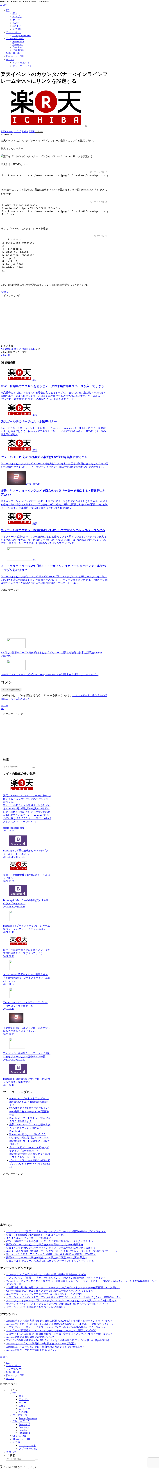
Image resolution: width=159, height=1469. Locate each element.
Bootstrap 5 (24, 1424)
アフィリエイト (27, 1445)
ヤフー (22, 1402)
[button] (39, 131)
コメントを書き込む (11, 689)
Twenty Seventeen (28, 1418)
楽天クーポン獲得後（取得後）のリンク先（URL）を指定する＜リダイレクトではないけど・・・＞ (62, 1251)
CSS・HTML (13, 1372)
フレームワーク (15, 1368)
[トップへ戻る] (1, 1465)
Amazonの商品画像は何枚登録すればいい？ (30, 1337)
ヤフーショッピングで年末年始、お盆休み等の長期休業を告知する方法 (46, 1274)
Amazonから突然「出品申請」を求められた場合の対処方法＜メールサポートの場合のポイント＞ (60, 1324)
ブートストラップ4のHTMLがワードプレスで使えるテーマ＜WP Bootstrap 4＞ (29, 1163)
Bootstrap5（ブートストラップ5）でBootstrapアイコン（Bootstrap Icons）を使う (29, 1101)
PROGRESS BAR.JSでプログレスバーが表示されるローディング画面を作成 (29, 1111)
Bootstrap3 (24, 1430)
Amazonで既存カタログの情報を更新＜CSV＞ (31, 1350)
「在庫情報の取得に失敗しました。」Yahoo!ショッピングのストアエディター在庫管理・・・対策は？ (63, 1287)
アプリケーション (29, 1448)
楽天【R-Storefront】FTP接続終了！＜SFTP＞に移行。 (36, 1234)
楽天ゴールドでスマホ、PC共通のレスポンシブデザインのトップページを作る (50, 1260)
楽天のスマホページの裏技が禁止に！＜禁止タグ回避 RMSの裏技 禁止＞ (46, 1257)
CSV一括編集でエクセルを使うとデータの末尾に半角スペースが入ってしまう (49, 1241)
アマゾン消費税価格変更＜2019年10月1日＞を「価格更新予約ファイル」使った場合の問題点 (57, 1340)
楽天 (6, 292)
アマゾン (24, 1399)
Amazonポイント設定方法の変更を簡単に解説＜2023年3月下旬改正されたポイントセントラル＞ (59, 1320)
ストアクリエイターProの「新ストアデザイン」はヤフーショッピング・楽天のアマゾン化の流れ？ (61, 1300)
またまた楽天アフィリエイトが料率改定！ (29, 1238)
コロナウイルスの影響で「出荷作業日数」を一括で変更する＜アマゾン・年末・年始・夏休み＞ (59, 1333)
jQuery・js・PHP (15, 1375)
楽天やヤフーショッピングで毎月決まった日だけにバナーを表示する (44, 1244)
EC (2, 292)
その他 (10, 1378)
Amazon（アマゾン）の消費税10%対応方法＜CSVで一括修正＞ (41, 1343)
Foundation (24, 1432)
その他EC (24, 1412)
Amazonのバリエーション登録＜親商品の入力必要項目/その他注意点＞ (45, 1346)
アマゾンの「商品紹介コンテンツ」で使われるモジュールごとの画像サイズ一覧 (51, 1330)
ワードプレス (13, 1365)
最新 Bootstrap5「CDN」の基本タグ (29, 1124)
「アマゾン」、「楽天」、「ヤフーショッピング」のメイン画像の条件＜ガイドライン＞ (56, 1231)
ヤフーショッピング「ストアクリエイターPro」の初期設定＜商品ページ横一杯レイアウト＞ (57, 1303)
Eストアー (24, 1408)
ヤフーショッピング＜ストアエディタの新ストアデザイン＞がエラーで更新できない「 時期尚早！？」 (63, 1297)
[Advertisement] (54, 319)
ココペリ (11, 1452)
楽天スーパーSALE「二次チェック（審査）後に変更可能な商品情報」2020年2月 (51, 1254)
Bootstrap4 (24, 1427)
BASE (22, 1405)
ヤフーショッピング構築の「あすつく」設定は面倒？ (36, 1307)
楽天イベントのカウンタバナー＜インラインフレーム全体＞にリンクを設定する (51, 1247)
